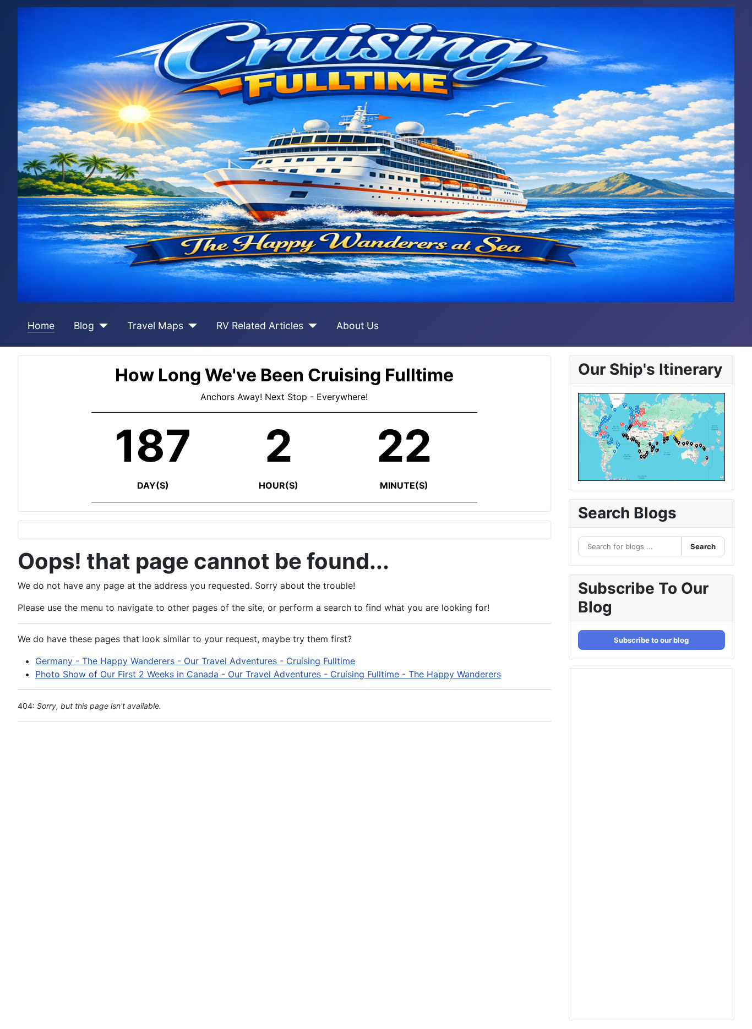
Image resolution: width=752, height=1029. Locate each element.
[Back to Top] (732, 1008)
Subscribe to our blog (651, 640)
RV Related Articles (259, 325)
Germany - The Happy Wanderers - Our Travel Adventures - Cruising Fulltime (195, 660)
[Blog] (101, 326)
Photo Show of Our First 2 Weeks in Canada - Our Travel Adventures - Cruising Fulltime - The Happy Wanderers (268, 674)
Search (703, 546)
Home (41, 325)
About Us (357, 325)
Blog (84, 325)
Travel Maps (155, 325)
